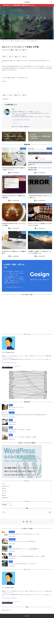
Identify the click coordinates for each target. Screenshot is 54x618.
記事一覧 (15, 123)
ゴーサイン (10, 357)
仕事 (3, 488)
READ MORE (27, 389)
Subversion (20, 50)
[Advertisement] (27, 312)
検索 (50, 512)
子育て (3, 490)
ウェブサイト (16, 126)
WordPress (4, 486)
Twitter (21, 126)
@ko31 (12, 352)
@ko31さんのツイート (7, 610)
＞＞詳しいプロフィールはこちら (9, 362)
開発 (26, 50)
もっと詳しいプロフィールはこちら (22, 119)
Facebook (27, 126)
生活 (3, 493)
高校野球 (4, 497)
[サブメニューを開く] (51, 484)
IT (2, 483)
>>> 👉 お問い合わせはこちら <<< (13, 287)
